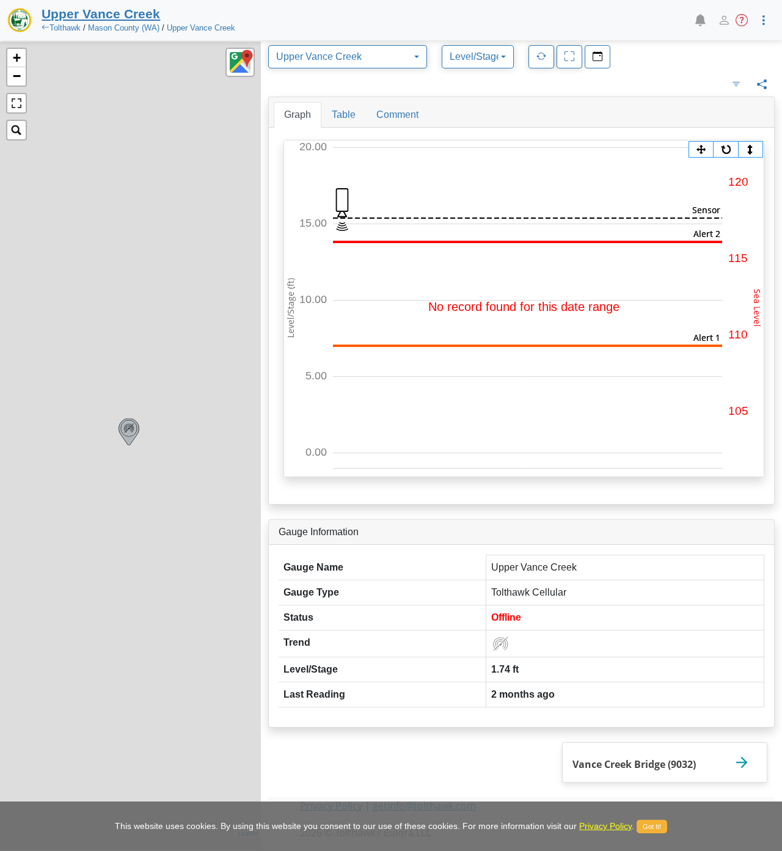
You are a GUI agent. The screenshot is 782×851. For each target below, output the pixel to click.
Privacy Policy (605, 826)
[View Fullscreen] (16, 103)
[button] (700, 20)
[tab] (297, 115)
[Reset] (726, 149)
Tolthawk (65, 27)
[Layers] (240, 62)
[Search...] (16, 130)
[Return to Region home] (19, 20)
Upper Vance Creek (201, 27)
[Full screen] (569, 56)
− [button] (17, 76)
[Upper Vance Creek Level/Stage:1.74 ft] (128, 431)
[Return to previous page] (45, 27)
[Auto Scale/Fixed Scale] (750, 149)
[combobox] (347, 56)
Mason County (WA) (123, 27)
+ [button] (17, 57)
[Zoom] (701, 149)
